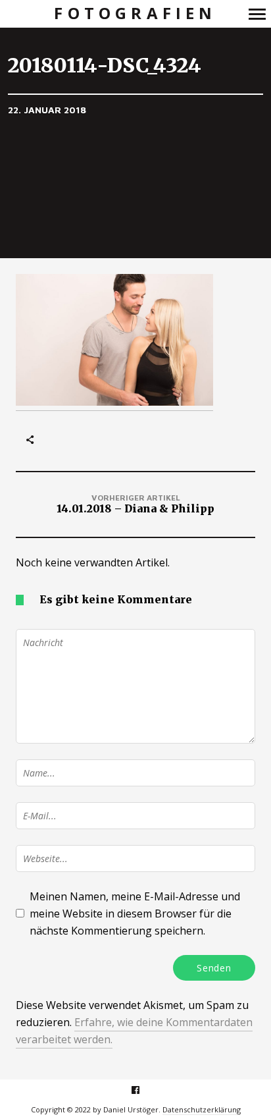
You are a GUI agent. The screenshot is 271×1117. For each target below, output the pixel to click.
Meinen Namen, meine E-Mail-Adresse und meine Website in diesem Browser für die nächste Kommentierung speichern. (135, 913)
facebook (142, 1089)
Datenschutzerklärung (201, 1109)
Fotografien (135, 13)
